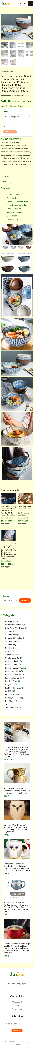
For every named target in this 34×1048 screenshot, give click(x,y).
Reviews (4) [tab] (6, 182)
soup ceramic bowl (19, 164)
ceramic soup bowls (12, 158)
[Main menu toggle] (30, 3)
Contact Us (17, 1009)
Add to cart (10, 131)
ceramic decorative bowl (10, 155)
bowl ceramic (10, 145)
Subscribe (17, 1030)
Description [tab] (6, 176)
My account (17, 1002)
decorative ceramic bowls (21, 161)
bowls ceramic (21, 145)
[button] (29, 17)
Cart (17, 1005)
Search (25, 600)
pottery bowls (6, 164)
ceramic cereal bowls (22, 152)
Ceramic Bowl (7, 72)
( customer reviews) (20, 95)
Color (5, 111)
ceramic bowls (17, 149)
